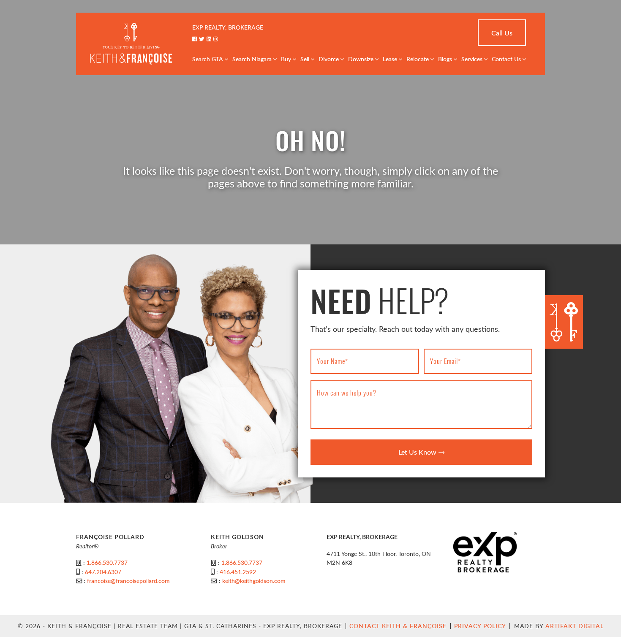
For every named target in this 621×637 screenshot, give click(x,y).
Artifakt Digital (574, 625)
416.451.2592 (238, 571)
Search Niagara (252, 58)
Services (471, 58)
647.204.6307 (103, 571)
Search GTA (207, 58)
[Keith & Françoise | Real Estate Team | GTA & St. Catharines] (131, 43)
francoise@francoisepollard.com (128, 580)
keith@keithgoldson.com (254, 580)
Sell (304, 58)
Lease (390, 58)
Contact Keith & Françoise (398, 625)
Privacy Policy (480, 625)
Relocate (417, 58)
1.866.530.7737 (107, 562)
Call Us (501, 33)
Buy (286, 58)
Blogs (445, 58)
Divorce (329, 58)
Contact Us (506, 58)
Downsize (360, 58)
